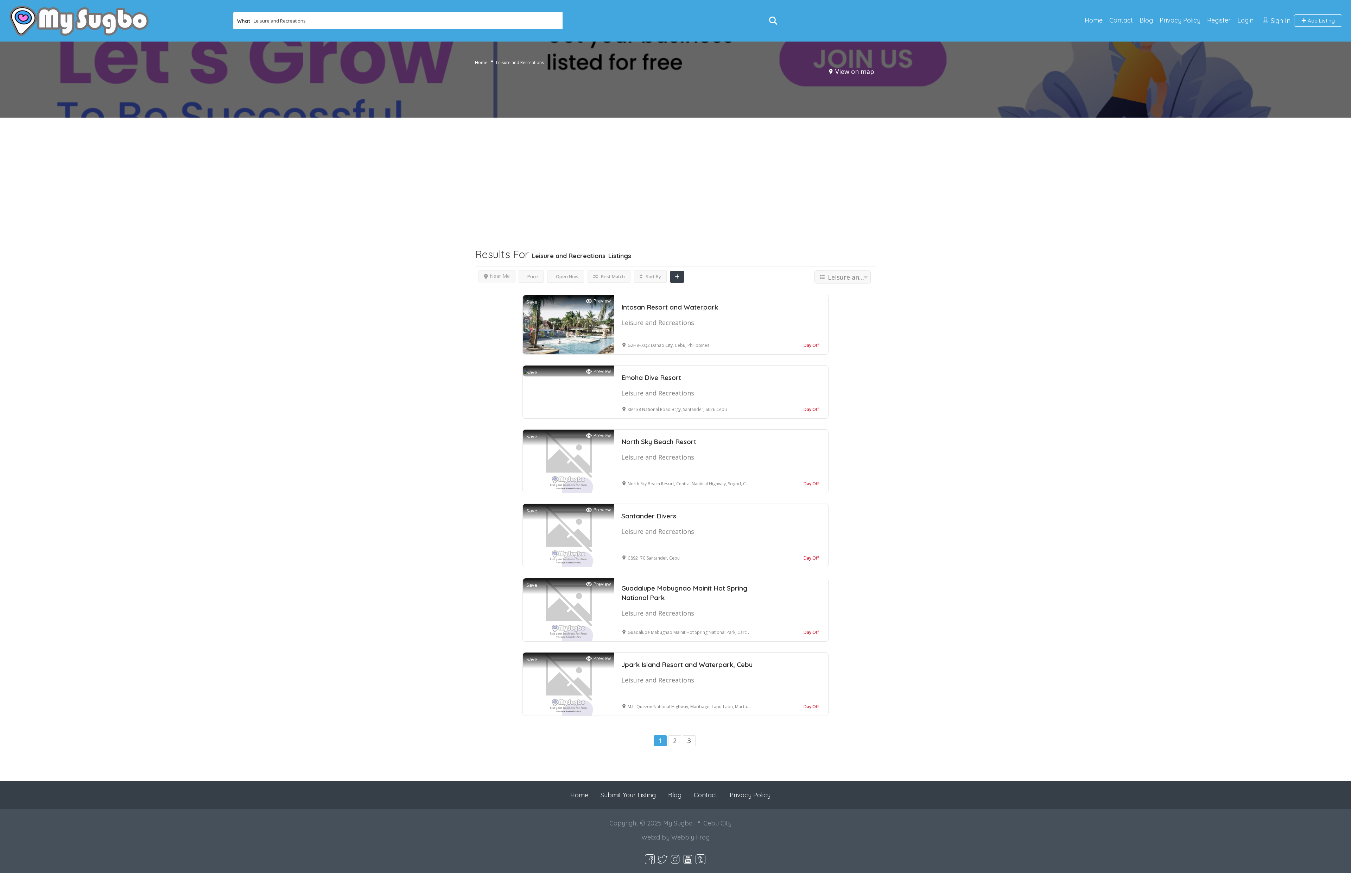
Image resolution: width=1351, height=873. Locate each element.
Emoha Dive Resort (651, 377)
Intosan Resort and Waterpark (669, 307)
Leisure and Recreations (657, 322)
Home (1094, 20)
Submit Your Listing (628, 795)
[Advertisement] (675, 169)
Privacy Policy (1180, 20)
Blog (1146, 20)
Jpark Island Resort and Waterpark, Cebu (687, 664)
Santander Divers (648, 516)
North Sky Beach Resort (658, 441)
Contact (1121, 20)
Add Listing (1320, 20)
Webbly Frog (690, 837)
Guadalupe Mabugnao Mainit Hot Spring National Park (684, 593)
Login (1245, 20)
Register (1219, 20)
